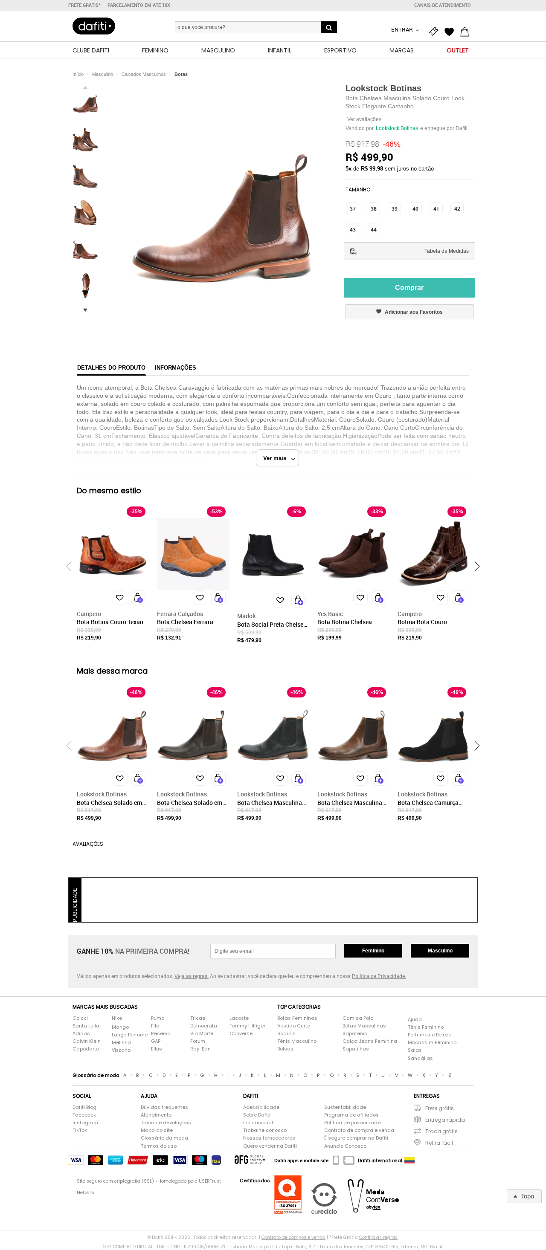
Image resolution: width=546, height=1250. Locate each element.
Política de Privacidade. (379, 975)
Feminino (373, 951)
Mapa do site (157, 1130)
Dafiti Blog (84, 1107)
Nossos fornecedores (269, 1138)
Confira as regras (378, 1237)
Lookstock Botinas (383, 88)
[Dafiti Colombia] (409, 1160)
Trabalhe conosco (265, 1130)
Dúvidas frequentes (164, 1107)
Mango (120, 1027)
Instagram (85, 1123)
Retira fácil (439, 1142)
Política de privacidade (352, 1123)
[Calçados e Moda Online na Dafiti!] (94, 26)
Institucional (258, 1123)
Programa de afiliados (351, 1115)
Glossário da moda (164, 1138)
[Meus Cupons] (436, 31)
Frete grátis (439, 1108)
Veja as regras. (191, 975)
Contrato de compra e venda (359, 1130)
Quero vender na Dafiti (270, 1146)
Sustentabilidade (345, 1107)
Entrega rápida (445, 1119)
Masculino (440, 951)
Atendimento (156, 1115)
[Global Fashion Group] (250, 1160)
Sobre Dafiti (256, 1115)
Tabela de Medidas (446, 251)
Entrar (402, 29)
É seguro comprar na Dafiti (356, 1138)
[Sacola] (466, 31)
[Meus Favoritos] (451, 31)
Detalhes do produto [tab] (111, 368)
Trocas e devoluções (166, 1123)
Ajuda (415, 1019)
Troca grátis (441, 1131)
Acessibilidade (261, 1107)
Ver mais (277, 458)
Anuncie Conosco (345, 1146)
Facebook (84, 1115)
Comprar (409, 287)
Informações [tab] (175, 368)
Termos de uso (159, 1146)
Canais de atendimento (442, 5)
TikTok (80, 1130)
